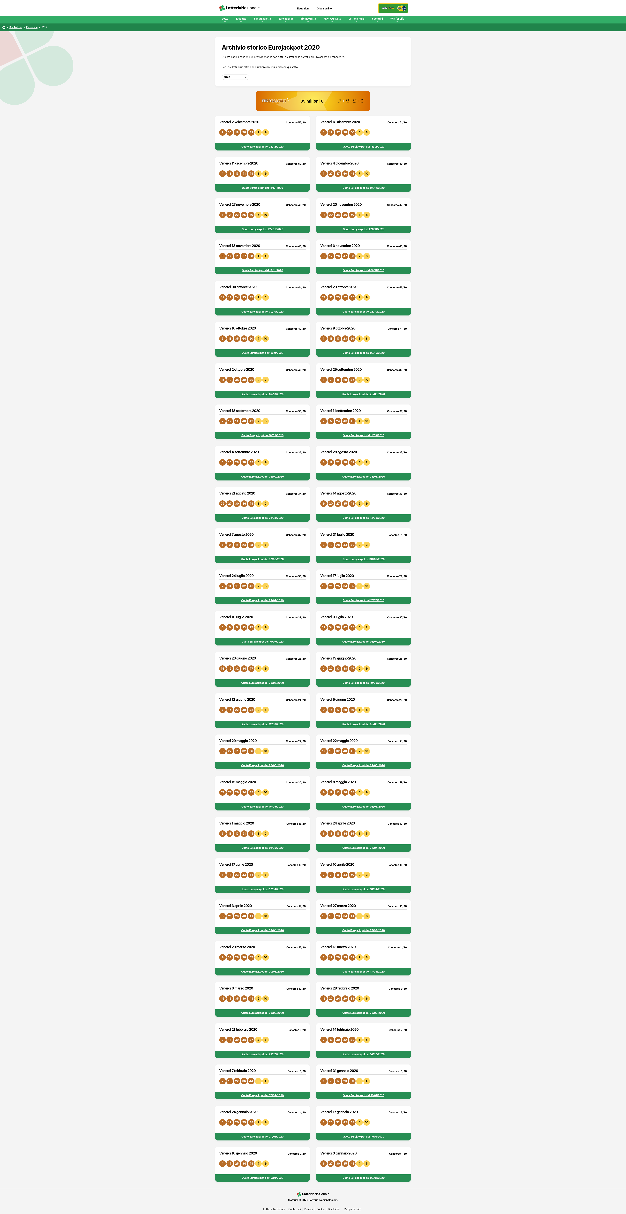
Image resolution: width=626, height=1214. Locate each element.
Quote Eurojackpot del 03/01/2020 (364, 1177)
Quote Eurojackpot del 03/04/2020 (262, 930)
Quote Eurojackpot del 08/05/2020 (363, 806)
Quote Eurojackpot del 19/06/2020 (364, 682)
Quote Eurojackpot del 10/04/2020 (364, 889)
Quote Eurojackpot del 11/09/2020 (363, 435)
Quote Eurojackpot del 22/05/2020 (363, 765)
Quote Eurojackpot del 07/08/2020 (262, 559)
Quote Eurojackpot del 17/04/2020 (262, 889)
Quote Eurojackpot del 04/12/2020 (364, 187)
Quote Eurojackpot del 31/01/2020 (363, 1095)
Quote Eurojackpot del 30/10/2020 (262, 311)
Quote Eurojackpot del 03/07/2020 (363, 641)
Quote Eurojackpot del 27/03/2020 (363, 930)
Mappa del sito (352, 1209)
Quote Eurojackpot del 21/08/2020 (262, 517)
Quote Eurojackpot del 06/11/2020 (363, 270)
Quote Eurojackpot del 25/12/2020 (262, 146)
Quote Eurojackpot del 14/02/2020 (364, 1054)
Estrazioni (303, 8)
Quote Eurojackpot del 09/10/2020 (364, 352)
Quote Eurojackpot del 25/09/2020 (363, 394)
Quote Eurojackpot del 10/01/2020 (262, 1177)
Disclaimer (334, 1209)
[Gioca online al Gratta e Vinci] (393, 12)
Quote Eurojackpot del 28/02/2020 (363, 1012)
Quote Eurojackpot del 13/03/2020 (364, 971)
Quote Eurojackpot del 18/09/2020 (262, 435)
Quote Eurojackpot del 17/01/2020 (363, 1136)
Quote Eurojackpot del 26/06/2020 (262, 682)
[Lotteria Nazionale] (3, 27)
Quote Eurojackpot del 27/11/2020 (262, 229)
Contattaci (294, 1209)
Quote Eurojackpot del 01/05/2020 (262, 847)
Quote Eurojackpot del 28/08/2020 (363, 476)
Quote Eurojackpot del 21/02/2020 (262, 1054)
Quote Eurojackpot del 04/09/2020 (262, 476)
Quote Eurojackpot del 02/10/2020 (262, 394)
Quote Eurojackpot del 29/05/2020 (262, 765)
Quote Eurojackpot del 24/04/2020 (363, 847)
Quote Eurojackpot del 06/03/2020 (262, 1012)
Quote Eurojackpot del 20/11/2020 (363, 229)
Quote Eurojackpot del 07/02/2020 (262, 1095)
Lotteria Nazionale (274, 1209)
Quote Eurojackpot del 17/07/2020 (363, 600)
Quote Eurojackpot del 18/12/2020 (363, 146)
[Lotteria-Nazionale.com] (239, 8)
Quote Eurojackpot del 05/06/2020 (363, 724)
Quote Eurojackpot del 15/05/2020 (262, 806)
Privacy (308, 1209)
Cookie (320, 1209)
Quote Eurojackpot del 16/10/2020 (262, 352)
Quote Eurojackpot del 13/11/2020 (262, 270)
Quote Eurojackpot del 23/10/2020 (364, 311)
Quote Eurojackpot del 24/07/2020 (262, 600)
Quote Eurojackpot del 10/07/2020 (262, 641)
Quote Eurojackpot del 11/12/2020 (262, 187)
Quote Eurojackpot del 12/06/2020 (262, 724)
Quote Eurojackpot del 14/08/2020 (364, 517)
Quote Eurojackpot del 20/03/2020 (262, 971)
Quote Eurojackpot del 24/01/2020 (262, 1136)
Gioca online (324, 8)
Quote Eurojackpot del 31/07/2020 (364, 559)
